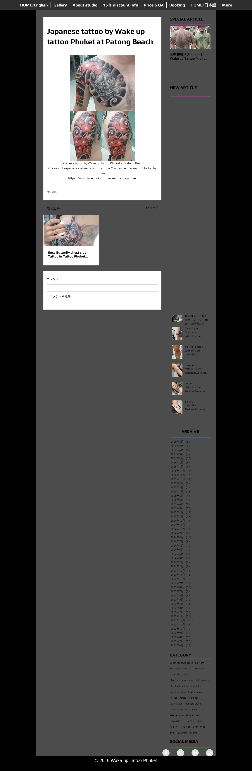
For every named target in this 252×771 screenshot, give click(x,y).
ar (190, 668)
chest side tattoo (179, 686)
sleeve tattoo (177, 715)
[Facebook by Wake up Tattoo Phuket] (166, 752)
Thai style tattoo (178, 668)
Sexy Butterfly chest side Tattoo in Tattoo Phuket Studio (67, 254)
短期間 (194, 733)
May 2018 (52, 192)
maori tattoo (176, 709)
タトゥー (202, 721)
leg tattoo (194, 698)
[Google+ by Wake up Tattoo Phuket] (180, 752)
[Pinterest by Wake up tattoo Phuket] (195, 752)
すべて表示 (151, 207)
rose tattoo (191, 709)
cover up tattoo (178, 692)
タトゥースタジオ (180, 727)
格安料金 (182, 733)
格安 (172, 733)
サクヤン (189, 721)
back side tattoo (178, 674)
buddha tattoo (202, 680)
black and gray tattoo (181, 680)
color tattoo (196, 686)
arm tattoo (199, 668)
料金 (202, 727)
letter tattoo (176, 703)
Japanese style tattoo (181, 663)
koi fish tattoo (178, 698)
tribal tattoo (176, 721)
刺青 (195, 727)
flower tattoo (195, 692)
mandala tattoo (193, 703)
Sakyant (199, 663)
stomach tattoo (194, 715)
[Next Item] (204, 38)
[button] (60, 5)
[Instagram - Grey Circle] (209, 752)
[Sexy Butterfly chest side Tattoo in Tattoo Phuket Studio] (71, 230)
